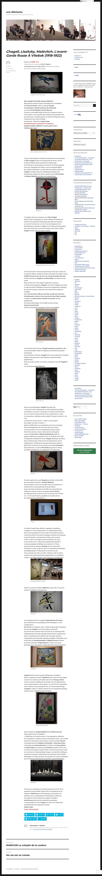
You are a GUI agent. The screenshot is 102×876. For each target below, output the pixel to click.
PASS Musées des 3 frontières (82, 266)
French (78, 407)
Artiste (76, 286)
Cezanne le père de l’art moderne (83, 174)
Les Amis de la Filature (80, 429)
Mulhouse (77, 343)
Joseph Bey (77, 425)
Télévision (77, 372)
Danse (76, 311)
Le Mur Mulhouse (79, 258)
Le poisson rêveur (79, 427)
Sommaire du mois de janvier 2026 (83, 173)
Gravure (77, 330)
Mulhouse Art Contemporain (82, 261)
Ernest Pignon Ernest (80, 422)
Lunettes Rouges (79, 432)
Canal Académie (79, 247)
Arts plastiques (12, 70)
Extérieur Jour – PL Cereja (81, 424)
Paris (76, 348)
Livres (76, 338)
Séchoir (77, 360)
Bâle (76, 291)
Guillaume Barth (79, 171)
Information (78, 156)
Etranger (77, 318)
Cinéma (77, 303)
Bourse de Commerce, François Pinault (84, 296)
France (8, 72)
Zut (75, 234)
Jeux (76, 333)
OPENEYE (77, 229)
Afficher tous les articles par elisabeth (43, 829)
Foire (76, 323)
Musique (77, 345)
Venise (76, 373)
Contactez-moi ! (79, 57)
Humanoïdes (78, 331)
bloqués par (85, 451)
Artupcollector (78, 246)
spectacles (77, 365)
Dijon (76, 316)
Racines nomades (79, 436)
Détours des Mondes (80, 420)
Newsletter (85, 191)
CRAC (76, 309)
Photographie (78, 353)
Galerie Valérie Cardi (80, 253)
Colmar (76, 304)
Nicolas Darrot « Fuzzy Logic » (82, 161)
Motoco (77, 259)
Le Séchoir (77, 256)
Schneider (77, 358)
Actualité (77, 279)
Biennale (77, 294)
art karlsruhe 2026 (79, 169)
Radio (76, 356)
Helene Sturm (78, 168)
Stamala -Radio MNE (80, 271)
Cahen (76, 299)
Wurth (76, 380)
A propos (17, 869)
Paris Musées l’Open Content (82, 264)
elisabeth (8, 66)
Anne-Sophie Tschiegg (81, 419)
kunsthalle (77, 335)
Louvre (76, 340)
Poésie (76, 355)
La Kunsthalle (78, 254)
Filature (77, 321)
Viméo (76, 67)
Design (76, 313)
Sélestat (77, 361)
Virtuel (76, 377)
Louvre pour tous (79, 430)
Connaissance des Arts (80, 224)
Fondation (77, 325)
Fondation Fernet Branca (81, 251)
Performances (78, 351)
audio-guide (78, 289)
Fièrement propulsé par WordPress (29, 869)
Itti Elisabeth (78, 204)
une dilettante (14, 12)
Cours (76, 308)
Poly (76, 233)
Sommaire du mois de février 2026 (83, 163)
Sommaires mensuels (80, 363)
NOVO (76, 228)
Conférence (78, 306)
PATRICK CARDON (79, 186)
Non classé (77, 346)
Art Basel (77, 284)
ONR (76, 263)
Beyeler (76, 293)
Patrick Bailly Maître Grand (81, 434)
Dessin (76, 314)
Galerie (76, 328)
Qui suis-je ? (78, 55)
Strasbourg (77, 368)
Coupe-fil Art (78, 249)
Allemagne (77, 281)
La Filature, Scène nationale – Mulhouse (85, 226)
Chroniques (78, 301)
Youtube (77, 75)
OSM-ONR (77, 231)
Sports (76, 366)
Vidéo (76, 375)
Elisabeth (77, 211)
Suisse (76, 370)
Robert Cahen (78, 437)
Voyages (77, 378)
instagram (77, 59)
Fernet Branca (78, 319)
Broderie (77, 298)
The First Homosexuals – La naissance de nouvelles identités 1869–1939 (83, 187)
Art (7, 70)
